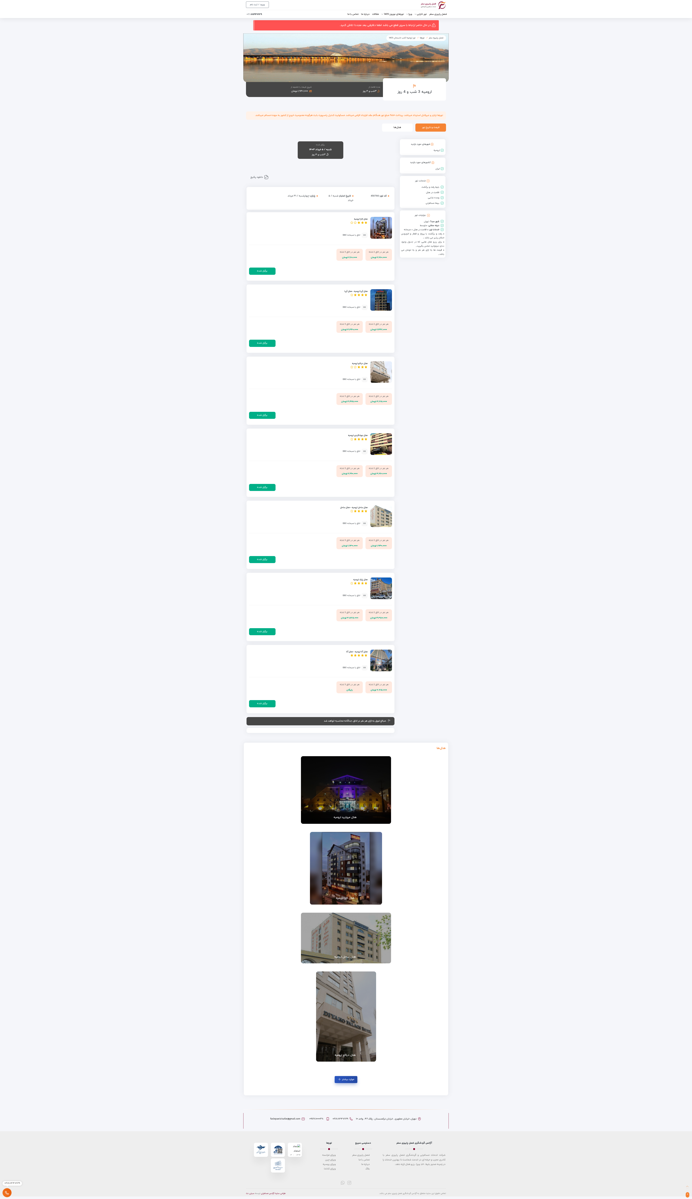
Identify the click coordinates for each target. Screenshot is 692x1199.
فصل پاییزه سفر (436, 38)
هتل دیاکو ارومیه (360, 363)
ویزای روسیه (329, 1164)
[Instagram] (349, 1183)
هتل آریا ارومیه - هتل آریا (356, 291)
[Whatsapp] (342, 1183)
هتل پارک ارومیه (360, 579)
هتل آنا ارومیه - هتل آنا (357, 652)
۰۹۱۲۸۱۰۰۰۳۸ (316, 1119)
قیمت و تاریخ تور (431, 127)
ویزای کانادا (330, 1169)
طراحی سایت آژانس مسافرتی (273, 1193)
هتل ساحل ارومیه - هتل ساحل (354, 507)
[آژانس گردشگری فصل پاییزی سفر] (429, 5)
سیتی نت (250, 1193)
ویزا (410, 14)
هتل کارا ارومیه (361, 219)
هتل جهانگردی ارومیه (358, 435)
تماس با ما (353, 14)
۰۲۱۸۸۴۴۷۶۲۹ (340, 1119)
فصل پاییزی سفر (438, 14)
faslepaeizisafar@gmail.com (285, 1119)
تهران (426, 221)
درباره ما (365, 14)
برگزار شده (262, 271)
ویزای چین (330, 1160)
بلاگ (367, 1169)
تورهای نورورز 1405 (394, 14)
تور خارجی (422, 14)
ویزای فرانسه (329, 1155)
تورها (422, 38)
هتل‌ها (397, 127)
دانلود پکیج (256, 177)
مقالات (375, 14)
